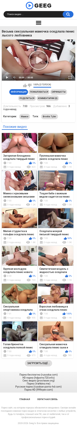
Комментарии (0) (47, 98)
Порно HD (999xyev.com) (38, 389)
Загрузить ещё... (38, 363)
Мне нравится (25, 85)
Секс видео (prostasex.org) (39, 380)
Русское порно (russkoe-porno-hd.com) (38, 386)
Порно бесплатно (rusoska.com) (39, 374)
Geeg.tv (32, 423)
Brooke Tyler (49, 116)
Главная (24, 399)
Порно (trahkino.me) (38, 383)
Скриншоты (59, 92)
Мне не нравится (30, 85)
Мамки (24, 116)
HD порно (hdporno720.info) (39, 377)
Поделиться (27, 98)
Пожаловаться (39, 92)
